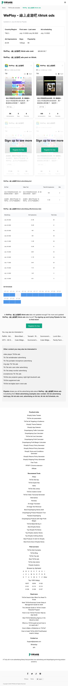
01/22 (41, 583)
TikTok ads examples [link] (14, 8)
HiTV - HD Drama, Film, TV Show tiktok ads (8, 340)
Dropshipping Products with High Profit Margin (34, 520)
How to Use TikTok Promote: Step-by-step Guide (34, 614)
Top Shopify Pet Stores (34, 530)
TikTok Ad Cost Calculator (34, 436)
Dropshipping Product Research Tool (34, 513)
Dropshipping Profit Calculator (34, 439)
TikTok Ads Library (34, 489)
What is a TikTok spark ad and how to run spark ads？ (34, 624)
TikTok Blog (34, 553)
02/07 (27, 583)
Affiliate (34, 468)
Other (45, 577)
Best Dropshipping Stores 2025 (34, 510)
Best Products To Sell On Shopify (34, 539)
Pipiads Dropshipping (34, 516)
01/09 (27, 589)
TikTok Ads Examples (34, 550)
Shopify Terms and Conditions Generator (34, 452)
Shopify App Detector (34, 427)
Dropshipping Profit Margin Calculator (34, 442)
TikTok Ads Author (34, 562)
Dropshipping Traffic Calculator (34, 430)
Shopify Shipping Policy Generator (34, 459)
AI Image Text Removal (34, 507)
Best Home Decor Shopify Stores (34, 542)
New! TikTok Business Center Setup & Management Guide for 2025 (34, 603)
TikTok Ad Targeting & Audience (34, 421)
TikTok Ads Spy (34, 480)
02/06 (34, 583)
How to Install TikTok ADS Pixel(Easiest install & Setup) (34, 632)
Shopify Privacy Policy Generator (34, 445)
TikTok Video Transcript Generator (34, 495)
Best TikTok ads (34, 559)
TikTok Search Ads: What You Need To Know (34, 598)
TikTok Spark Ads (34, 483)
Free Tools (34, 462)
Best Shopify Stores (34, 527)
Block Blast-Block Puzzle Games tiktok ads (21, 336)
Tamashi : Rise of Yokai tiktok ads (34, 336)
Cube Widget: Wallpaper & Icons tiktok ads (21, 340)
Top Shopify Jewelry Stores (34, 533)
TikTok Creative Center (34, 492)
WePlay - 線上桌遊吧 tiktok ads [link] (32, 8)
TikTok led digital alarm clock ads (15, 383)
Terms (32, 679)
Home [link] (4, 8)
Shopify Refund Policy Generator (34, 448)
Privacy (26, 679)
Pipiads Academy (34, 565)
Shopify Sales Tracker (34, 415)
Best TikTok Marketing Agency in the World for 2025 (34, 619)
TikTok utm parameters (34, 418)
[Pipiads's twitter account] (32, 673)
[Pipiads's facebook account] (27, 673)
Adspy (34, 477)
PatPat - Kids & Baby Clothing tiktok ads (8, 336)
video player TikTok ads (11, 354)
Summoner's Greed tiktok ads (46, 336)
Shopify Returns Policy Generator (34, 456)
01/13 (34, 586)
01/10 (41, 586)
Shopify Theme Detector (34, 424)
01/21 (27, 586)
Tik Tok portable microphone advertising (17, 361)
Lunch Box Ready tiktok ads (59, 336)
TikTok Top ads (34, 556)
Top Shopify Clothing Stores (34, 536)
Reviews (34, 501)
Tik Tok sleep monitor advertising (15, 370)
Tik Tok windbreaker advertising (14, 357)
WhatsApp (34, 644)
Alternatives (34, 498)
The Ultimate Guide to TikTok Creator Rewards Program (34, 609)
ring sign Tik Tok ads (10, 364)
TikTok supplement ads (11, 380)
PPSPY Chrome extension (34, 465)
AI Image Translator (34, 504)
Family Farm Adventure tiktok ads (59, 340)
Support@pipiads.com (34, 641)
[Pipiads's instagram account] (40, 673)
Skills (34, 486)
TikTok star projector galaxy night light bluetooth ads (21, 377)
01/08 (34, 589)
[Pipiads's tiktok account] (36, 673)
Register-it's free (18, 150)
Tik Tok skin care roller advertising (15, 367)
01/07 (41, 589)
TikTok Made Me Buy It (34, 524)
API (34, 647)
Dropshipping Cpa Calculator (34, 433)
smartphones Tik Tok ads (12, 374)
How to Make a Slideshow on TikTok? (34, 628)
